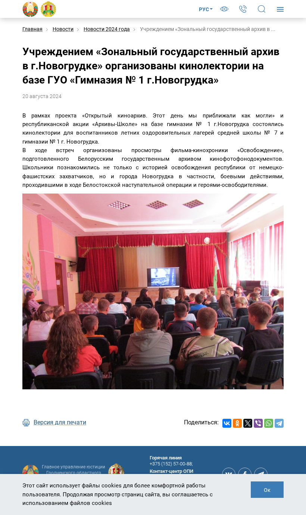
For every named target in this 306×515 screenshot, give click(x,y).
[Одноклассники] (237, 423)
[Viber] (258, 423)
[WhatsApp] (268, 423)
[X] (247, 423)
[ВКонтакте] (226, 423)
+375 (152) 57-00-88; (171, 464)
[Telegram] (279, 423)
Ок (267, 490)
